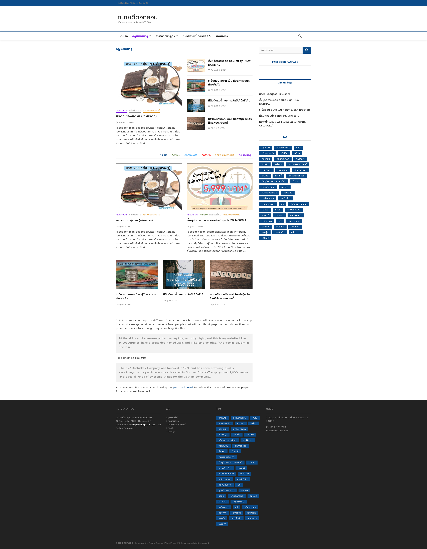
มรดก (278, 209)
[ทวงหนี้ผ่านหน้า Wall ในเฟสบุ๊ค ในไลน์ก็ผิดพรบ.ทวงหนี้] (196, 123)
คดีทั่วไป (204, 214)
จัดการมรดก (300, 170)
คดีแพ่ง (278, 164)
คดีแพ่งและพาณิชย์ (151, 110)
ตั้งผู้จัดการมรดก (297, 175)
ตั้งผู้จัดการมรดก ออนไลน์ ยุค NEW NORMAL (229, 63)
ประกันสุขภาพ (268, 204)
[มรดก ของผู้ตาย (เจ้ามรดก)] (149, 82)
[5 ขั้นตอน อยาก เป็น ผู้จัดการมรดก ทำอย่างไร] (196, 85)
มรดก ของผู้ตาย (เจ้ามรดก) (136, 116)
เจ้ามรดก (295, 226)
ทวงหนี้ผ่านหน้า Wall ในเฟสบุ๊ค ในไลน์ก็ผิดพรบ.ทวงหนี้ (230, 121)
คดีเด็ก (265, 164)
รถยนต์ (265, 215)
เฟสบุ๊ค (265, 232)
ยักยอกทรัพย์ (293, 209)
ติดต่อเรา (222, 36)
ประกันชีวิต (286, 198)
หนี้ (280, 221)
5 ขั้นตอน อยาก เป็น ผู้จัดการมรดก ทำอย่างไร (229, 83)
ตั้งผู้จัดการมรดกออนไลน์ (273, 181)
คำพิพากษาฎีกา (165, 36)
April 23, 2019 (217, 127)
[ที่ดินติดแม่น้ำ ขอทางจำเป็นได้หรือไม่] (196, 105)
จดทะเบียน (283, 170)
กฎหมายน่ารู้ (140, 36)
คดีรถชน (266, 158)
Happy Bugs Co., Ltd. (144, 424)
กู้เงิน (298, 147)
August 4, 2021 (218, 105)
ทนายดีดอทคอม (138, 17)
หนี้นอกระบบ (293, 221)
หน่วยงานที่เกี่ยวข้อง (195, 36)
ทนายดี (284, 187)
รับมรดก (279, 215)
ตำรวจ (295, 181)
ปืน (282, 204)
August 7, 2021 (126, 122)
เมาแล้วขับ (279, 232)
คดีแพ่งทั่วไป (135, 110)
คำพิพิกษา (266, 170)
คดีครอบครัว (268, 153)
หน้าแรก (123, 36)
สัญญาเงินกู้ (295, 215)
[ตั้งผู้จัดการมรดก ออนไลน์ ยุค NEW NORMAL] (196, 65)
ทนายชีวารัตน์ (268, 187)
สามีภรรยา (267, 221)
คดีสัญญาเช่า (283, 158)
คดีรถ (297, 153)
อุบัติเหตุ (280, 226)
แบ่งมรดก (295, 232)
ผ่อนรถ (265, 209)
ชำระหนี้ (278, 175)
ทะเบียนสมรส (268, 198)
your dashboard (183, 387)
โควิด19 (265, 237)
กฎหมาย (266, 147)
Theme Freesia (155, 543)
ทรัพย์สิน (288, 192)
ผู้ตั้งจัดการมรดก (299, 204)
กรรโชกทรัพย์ (283, 147)
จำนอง (265, 175)
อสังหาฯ (265, 226)
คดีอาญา (300, 158)
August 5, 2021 (218, 69)
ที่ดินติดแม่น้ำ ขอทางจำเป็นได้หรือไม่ (229, 101)
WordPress (170, 543)
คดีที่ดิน (284, 153)
